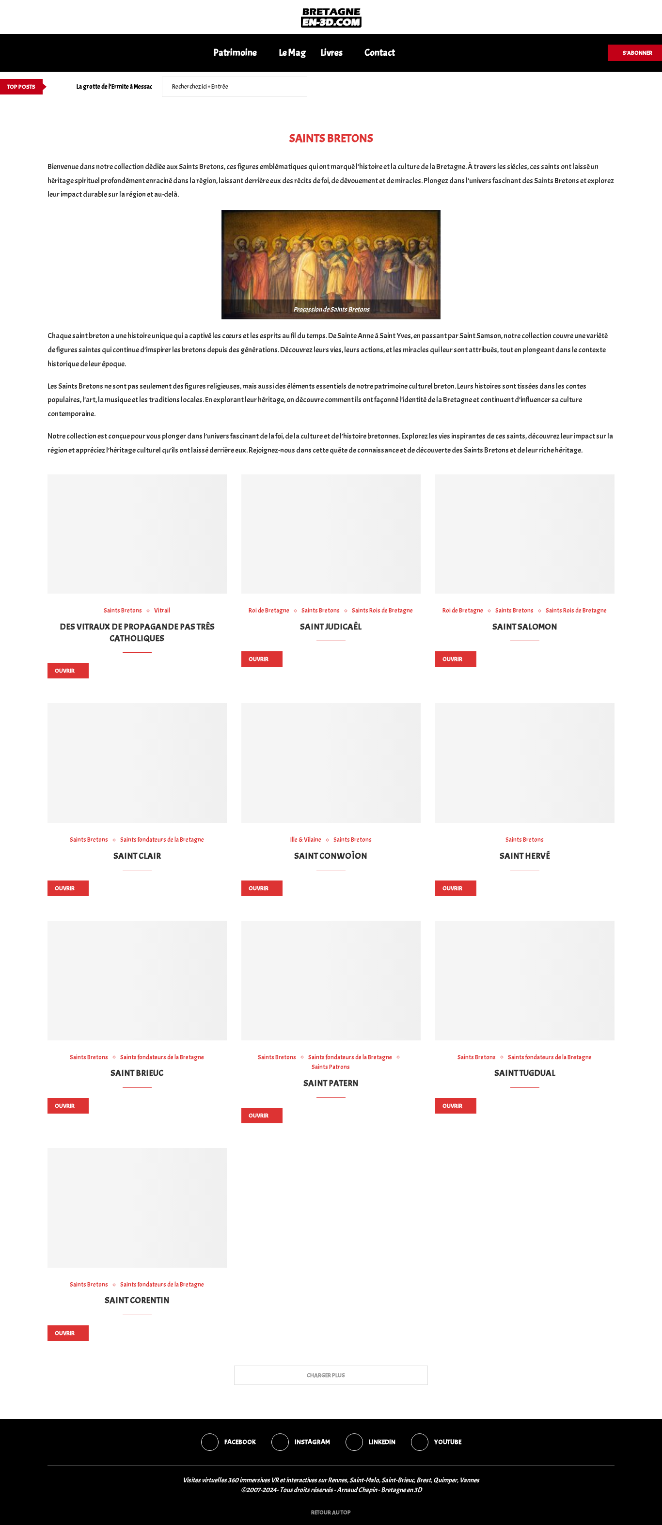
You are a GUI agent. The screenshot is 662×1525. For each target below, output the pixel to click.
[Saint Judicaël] (331, 534)
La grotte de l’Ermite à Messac (114, 87)
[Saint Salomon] (525, 534)
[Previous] (55, 86)
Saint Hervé (525, 856)
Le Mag (292, 53)
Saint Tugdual (524, 1073)
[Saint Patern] (331, 980)
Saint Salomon (524, 626)
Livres (331, 53)
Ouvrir (65, 671)
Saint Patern (331, 1083)
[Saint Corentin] (137, 1208)
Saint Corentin (137, 1300)
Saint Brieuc (136, 1073)
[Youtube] (659, 87)
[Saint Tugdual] (525, 980)
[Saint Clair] (137, 763)
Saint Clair (137, 856)
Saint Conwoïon (330, 856)
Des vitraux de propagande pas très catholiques (137, 632)
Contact (379, 53)
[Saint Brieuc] (137, 980)
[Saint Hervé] (525, 763)
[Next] (67, 86)
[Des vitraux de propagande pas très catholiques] (137, 534)
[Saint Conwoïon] (331, 763)
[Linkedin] (648, 87)
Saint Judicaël (331, 626)
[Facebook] (625, 87)
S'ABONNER (637, 53)
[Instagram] (636, 87)
